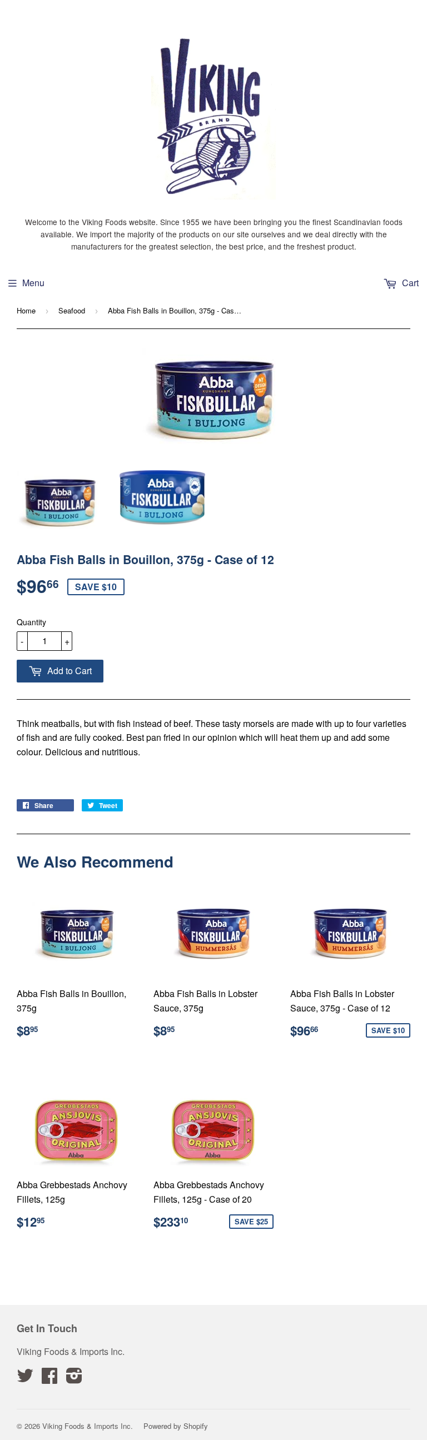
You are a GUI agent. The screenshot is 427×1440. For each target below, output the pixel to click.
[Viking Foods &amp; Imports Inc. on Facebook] (49, 1378)
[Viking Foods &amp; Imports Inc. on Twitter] (25, 1378)
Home (26, 310)
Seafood (71, 310)
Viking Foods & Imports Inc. (87, 1426)
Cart (409, 282)
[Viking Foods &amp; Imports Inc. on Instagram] (74, 1378)
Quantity (31, 621)
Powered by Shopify (175, 1426)
